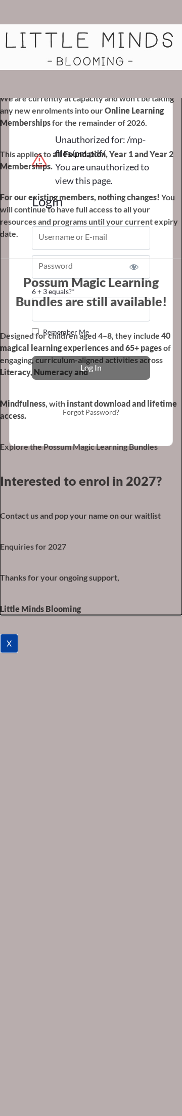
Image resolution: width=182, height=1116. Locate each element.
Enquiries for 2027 (33, 546)
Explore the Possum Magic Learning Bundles (79, 446)
